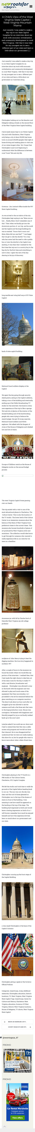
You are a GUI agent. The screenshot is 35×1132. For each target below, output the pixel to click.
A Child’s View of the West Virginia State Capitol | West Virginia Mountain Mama (17, 21)
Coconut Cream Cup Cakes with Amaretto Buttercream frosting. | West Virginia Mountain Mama (20, 1027)
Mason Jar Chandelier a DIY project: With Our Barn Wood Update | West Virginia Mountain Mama (20, 1021)
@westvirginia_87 (10, 1037)
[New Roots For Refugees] (15, 8)
